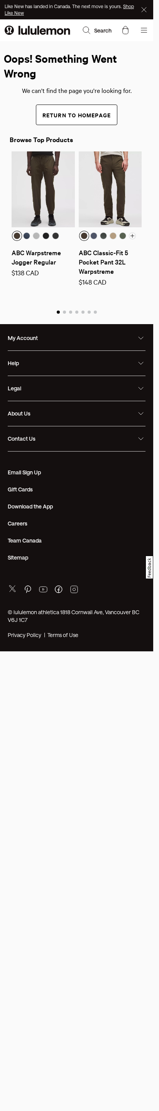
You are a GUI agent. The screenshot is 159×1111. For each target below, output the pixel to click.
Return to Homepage (76, 115)
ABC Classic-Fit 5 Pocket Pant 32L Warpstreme (104, 261)
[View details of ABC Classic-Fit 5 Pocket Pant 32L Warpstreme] (110, 189)
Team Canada (25, 540)
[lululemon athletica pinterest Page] (27, 590)
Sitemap (18, 557)
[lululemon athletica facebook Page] (58, 590)
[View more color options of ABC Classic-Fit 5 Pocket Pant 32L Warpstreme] (132, 236)
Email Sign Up (24, 472)
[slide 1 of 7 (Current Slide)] (58, 311)
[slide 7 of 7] (95, 311)
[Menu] (144, 30)
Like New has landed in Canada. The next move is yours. (64, 6)
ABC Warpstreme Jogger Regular (37, 257)
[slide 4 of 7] (77, 311)
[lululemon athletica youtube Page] (43, 590)
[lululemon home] (37, 30)
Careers (17, 523)
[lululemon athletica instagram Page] (74, 590)
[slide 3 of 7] (71, 311)
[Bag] (125, 30)
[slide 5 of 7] (83, 311)
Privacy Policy (24, 635)
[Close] (144, 9)
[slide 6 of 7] (89, 311)
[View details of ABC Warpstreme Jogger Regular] (43, 189)
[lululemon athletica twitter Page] (12, 589)
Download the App (30, 506)
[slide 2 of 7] (64, 311)
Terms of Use (62, 635)
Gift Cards (20, 489)
